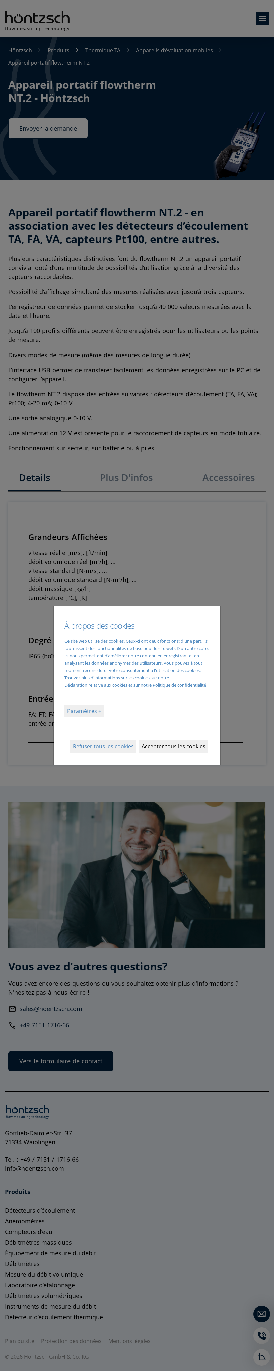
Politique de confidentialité (179, 685)
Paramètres (82, 711)
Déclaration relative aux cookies (95, 685)
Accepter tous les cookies (174, 746)
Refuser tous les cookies (103, 746)
